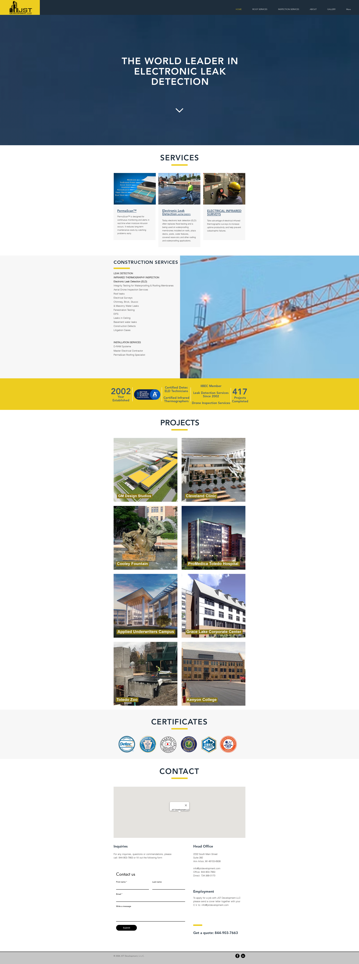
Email (119, 894)
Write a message (123, 906)
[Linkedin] (243, 956)
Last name (157, 882)
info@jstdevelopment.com (206, 868)
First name (121, 882)
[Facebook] (237, 956)
